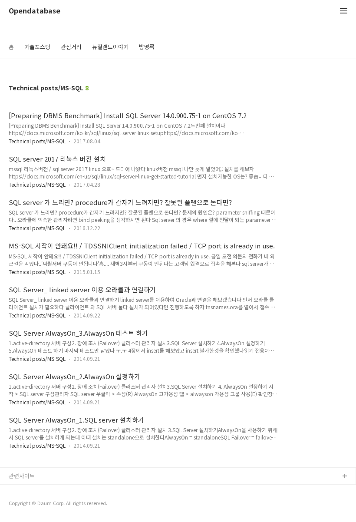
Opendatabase (34, 11)
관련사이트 (22, 476)
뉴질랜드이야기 (110, 47)
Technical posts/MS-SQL (37, 141)
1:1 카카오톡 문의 (30, 490)
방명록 (147, 47)
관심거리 (71, 47)
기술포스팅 (37, 47)
